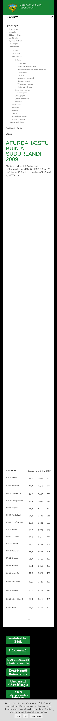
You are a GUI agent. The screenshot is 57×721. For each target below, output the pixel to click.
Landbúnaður (13, 38)
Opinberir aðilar (14, 29)
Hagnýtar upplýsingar (16, 122)
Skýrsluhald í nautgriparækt (27, 66)
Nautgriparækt (17, 56)
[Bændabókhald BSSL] (18, 640)
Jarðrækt (15, 50)
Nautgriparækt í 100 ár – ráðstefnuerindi (32, 69)
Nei (25, 716)
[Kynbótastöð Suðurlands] (18, 672)
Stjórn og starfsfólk (15, 41)
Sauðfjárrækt (16, 104)
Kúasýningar (22, 75)
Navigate (12, 17)
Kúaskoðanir (22, 63)
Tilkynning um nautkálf (25, 84)
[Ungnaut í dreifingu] (18, 683)
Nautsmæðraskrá (24, 81)
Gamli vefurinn (14, 47)
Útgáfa (9, 134)
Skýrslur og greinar (18, 119)
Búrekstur (15, 110)
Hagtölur (15, 113)
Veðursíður (13, 32)
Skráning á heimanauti (25, 87)
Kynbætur (18, 60)
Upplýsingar (12, 25)
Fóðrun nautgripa (21, 93)
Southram (15, 107)
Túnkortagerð (13, 44)
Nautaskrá (18, 101)
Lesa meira (36, 716)
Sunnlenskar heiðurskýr (26, 78)
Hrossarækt (16, 53)
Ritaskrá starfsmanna (19, 116)
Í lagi (18, 716)
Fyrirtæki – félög (14, 128)
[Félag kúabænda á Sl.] (18, 694)
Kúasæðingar (22, 72)
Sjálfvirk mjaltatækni (22, 99)
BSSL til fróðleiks (15, 35)
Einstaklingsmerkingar (22, 90)
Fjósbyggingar (20, 96)
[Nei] (53, 710)
